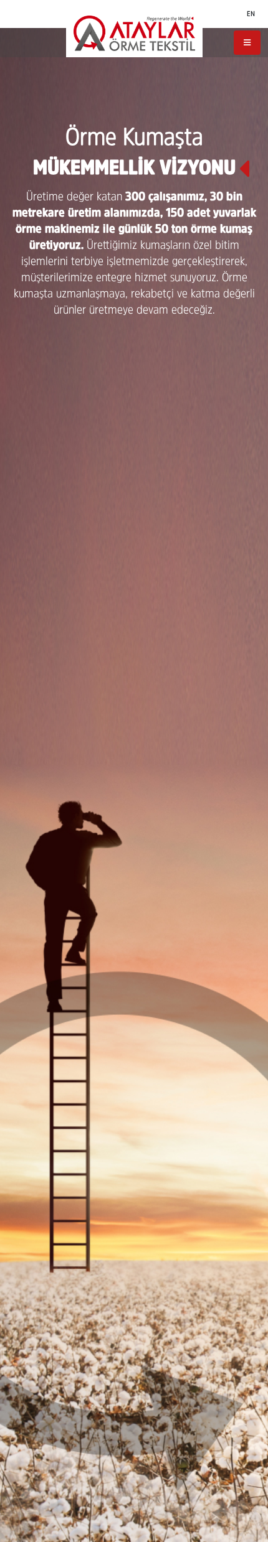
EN (250, 13)
